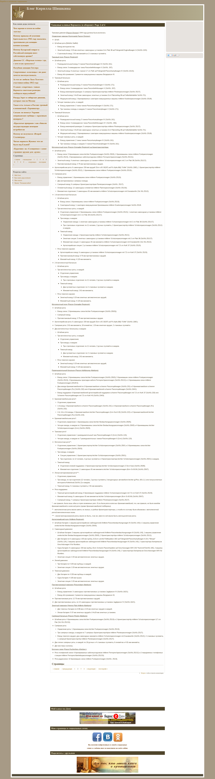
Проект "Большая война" (22, 183)
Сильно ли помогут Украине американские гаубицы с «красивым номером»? (30, 115)
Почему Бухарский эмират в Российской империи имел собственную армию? (26, 53)
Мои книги (18, 180)
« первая (56, 669)
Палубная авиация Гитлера (25, 67)
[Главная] (19, 18)
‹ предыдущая (66, 669)
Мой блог (17, 175)
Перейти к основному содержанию (13, 1)
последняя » (103, 669)
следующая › (91, 669)
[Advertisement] (107, 690)
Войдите (143, 673)
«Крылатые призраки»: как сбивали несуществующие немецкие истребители (30, 126)
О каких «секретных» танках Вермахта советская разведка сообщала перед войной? (26, 90)
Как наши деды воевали (22, 178)
